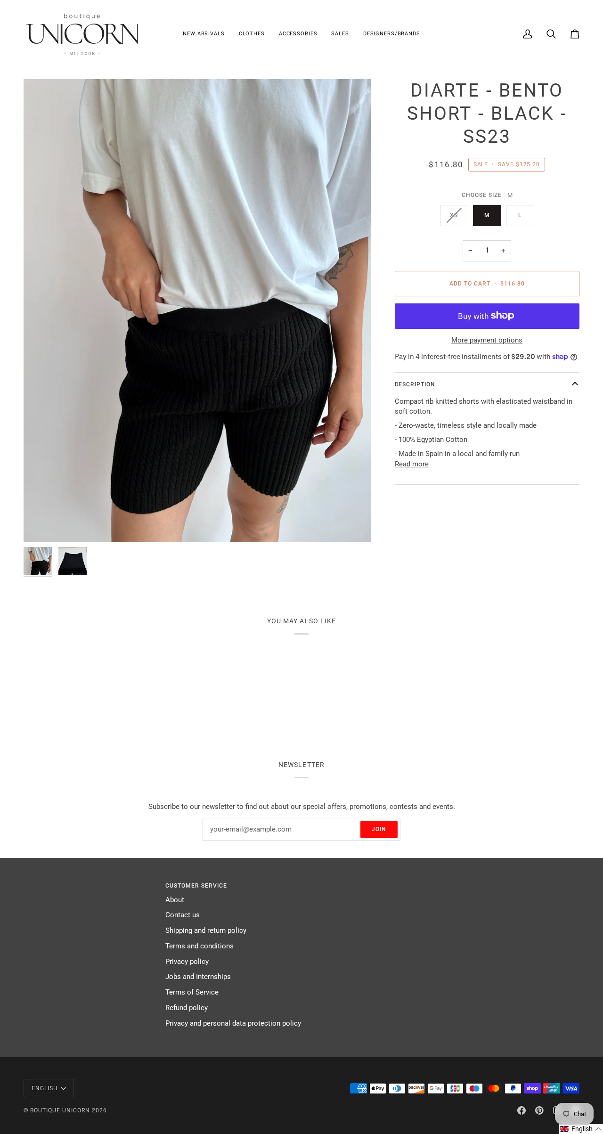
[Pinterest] (539, 1110)
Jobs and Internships (198, 977)
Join (379, 829)
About (174, 900)
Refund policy (186, 1008)
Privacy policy (187, 962)
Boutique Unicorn (60, 1110)
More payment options (486, 340)
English (45, 1088)
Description (415, 384)
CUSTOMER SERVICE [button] (196, 885)
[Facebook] (521, 1110)
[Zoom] (197, 311)
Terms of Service (192, 992)
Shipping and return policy (205, 931)
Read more (412, 464)
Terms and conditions (199, 946)
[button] (252, 34)
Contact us (182, 915)
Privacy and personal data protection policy (233, 1024)
